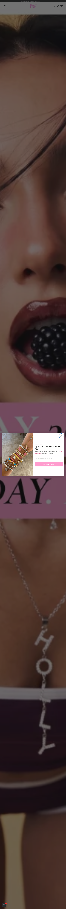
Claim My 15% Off (48, 464)
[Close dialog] (61, 435)
